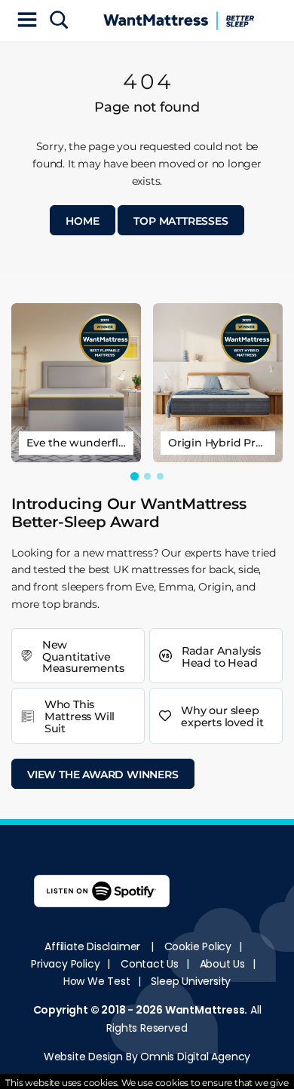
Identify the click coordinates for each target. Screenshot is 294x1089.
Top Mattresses (180, 221)
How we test (96, 981)
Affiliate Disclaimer (92, 946)
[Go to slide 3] (160, 476)
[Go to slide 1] (134, 476)
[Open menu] (27, 21)
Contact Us (150, 963)
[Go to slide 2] (147, 476)
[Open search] (59, 21)
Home (82, 221)
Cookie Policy (197, 946)
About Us (222, 963)
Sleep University (191, 981)
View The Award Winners (103, 774)
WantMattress (205, 1009)
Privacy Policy (65, 963)
